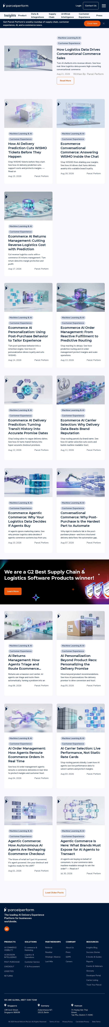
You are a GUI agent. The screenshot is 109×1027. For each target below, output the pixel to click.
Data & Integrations (37, 15)
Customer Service (32, 962)
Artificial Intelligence (67, 15)
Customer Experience (84, 15)
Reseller (48, 952)
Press (99, 15)
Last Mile (49, 961)
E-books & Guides (94, 957)
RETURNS (8, 976)
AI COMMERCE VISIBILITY (10, 948)
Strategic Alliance (52, 957)
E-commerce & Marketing (31, 948)
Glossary (90, 971)
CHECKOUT (9, 966)
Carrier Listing (92, 980)
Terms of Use (54, 1022)
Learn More (13, 591)
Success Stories (93, 952)
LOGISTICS (9, 971)
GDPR (68, 957)
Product (22, 15)
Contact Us (91, 5)
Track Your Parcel (93, 985)
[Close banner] (104, 23)
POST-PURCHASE (12, 962)
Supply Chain (52, 15)
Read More (65, 80)
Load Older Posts (54, 892)
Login (78, 5)
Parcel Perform (95, 74)
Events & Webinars (94, 966)
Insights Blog (91, 947)
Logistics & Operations (29, 956)
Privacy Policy (67, 1022)
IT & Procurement (32, 966)
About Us (70, 947)
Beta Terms (96, 1022)
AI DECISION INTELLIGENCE (10, 956)
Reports (89, 961)
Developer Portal (93, 975)
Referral (48, 947)
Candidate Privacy (82, 1022)
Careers (69, 961)
